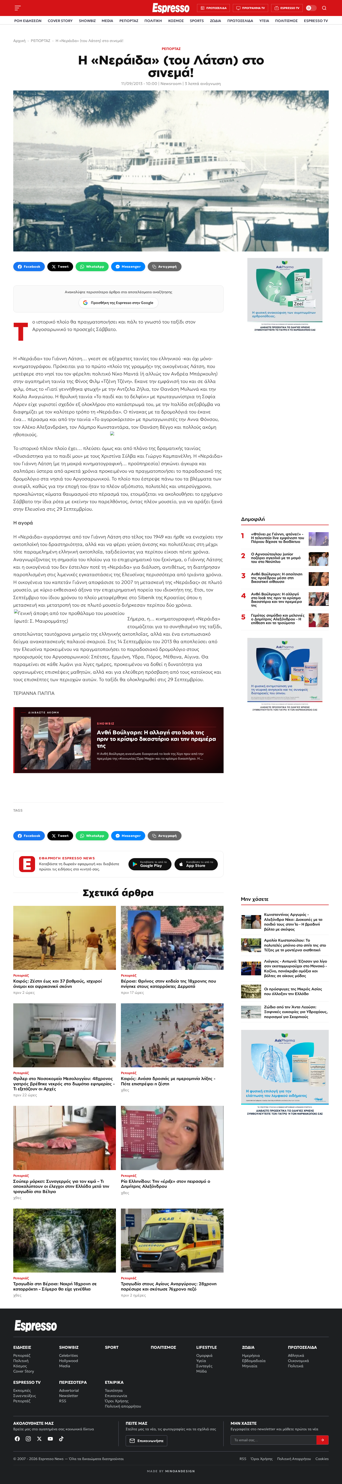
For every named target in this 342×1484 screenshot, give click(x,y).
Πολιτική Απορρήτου (294, 1459)
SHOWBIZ (87, 20)
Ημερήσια (251, 1355)
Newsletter (68, 1395)
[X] (39, 1439)
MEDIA (107, 20)
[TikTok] (61, 1439)
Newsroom (171, 83)
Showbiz (68, 1347)
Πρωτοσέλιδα (302, 1347)
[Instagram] (28, 1439)
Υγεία (201, 1360)
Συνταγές (204, 1366)
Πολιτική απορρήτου (123, 1406)
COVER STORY (60, 20)
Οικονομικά (298, 1360)
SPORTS (197, 20)
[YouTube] (50, 1439)
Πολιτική (21, 1360)
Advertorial (69, 1390)
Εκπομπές (22, 1390)
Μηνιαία (249, 1366)
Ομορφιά (204, 1355)
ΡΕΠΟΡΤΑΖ (128, 20)
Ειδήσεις (22, 1347)
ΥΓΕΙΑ (264, 20)
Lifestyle (206, 1347)
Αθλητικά (296, 1355)
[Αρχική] (35, 1326)
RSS (62, 1401)
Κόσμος (20, 1366)
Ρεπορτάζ (21, 1355)
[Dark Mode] (311, 8)
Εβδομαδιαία (254, 1360)
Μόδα (201, 1371)
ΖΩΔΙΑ (215, 20)
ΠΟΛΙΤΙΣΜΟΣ (286, 20)
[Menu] (17, 7)
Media (64, 1366)
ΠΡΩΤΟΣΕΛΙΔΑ (240, 20)
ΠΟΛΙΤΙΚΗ (153, 20)
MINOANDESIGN (180, 1471)
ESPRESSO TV (316, 20)
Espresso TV (27, 1382)
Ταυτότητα (114, 1390)
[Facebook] (17, 1439)
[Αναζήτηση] (324, 7)
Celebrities (68, 1355)
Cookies (322, 1459)
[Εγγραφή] (322, 1440)
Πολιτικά (295, 1366)
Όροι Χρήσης (116, 1401)
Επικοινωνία (116, 1395)
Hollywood (68, 1360)
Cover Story (23, 1371)
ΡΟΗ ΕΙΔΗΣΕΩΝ (28, 20)
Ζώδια (248, 1347)
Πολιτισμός (163, 1347)
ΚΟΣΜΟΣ (176, 20)
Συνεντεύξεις (24, 1395)
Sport (111, 1347)
